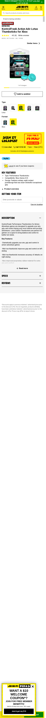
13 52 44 (24, 3)
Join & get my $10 (19, 711)
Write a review (23, 35)
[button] (7, 8)
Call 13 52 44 (20, 147)
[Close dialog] (33, 694)
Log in (11, 166)
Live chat (8, 147)
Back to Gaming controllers (12, 19)
